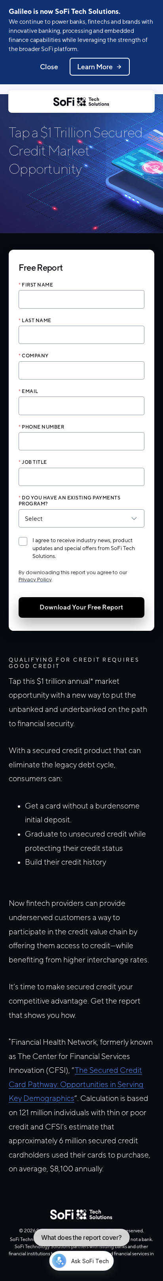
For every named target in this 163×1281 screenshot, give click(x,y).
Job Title (34, 462)
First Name (37, 285)
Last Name (36, 320)
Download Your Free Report (81, 607)
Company (35, 356)
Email (30, 391)
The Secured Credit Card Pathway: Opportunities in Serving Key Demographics (76, 1084)
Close (49, 67)
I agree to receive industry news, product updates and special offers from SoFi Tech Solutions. (83, 548)
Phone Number (43, 427)
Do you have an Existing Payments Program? (70, 501)
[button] (82, 401)
